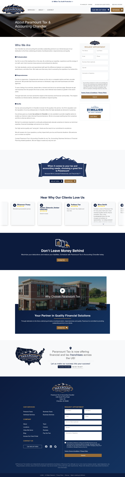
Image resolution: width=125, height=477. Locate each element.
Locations (26, 427)
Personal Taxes (28, 412)
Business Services (48, 415)
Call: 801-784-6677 (77, 367)
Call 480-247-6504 (99, 9)
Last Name (99, 50)
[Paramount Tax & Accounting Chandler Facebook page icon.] (46, 446)
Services (31, 10)
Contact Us (69, 181)
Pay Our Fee (47, 433)
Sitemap (67, 475)
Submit (95, 97)
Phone (98, 56)
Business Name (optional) (88, 62)
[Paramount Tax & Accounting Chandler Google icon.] (55, 446)
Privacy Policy (59, 475)
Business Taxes (47, 412)
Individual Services (29, 415)
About (41, 10)
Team (44, 424)
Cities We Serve (28, 430)
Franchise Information (64, 367)
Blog (24, 433)
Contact (50, 10)
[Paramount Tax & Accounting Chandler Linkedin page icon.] (51, 446)
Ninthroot (83, 475)
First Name (85, 50)
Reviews (45, 430)
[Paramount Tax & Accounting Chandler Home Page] (15, 29)
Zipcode (84, 67)
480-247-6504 (55, 181)
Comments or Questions (88, 73)
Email (83, 56)
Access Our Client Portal (102, 4)
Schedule (115, 9)
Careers (45, 427)
